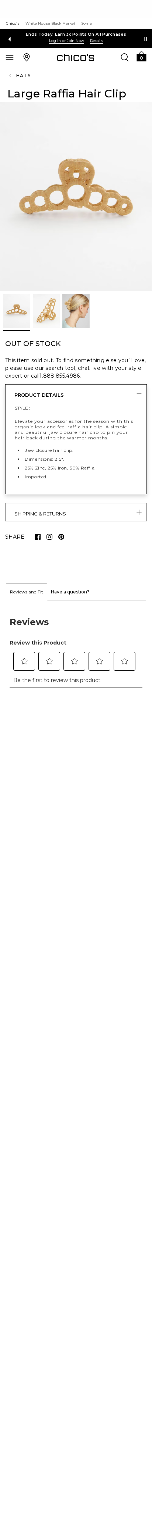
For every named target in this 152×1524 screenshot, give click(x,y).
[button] (141, 56)
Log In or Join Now (66, 40)
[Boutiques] (26, 57)
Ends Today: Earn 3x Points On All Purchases (76, 34)
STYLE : (22, 408)
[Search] (124, 57)
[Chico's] (75, 57)
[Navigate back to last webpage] (11, 76)
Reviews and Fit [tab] (26, 592)
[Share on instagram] (49, 537)
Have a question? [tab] (70, 592)
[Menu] (9, 57)
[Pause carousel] (145, 39)
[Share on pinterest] (61, 537)
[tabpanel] (76, 648)
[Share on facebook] (38, 537)
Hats (23, 75)
